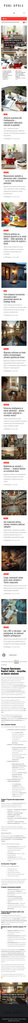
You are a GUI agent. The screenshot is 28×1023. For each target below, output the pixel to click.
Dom (5, 290)
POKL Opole (14, 5)
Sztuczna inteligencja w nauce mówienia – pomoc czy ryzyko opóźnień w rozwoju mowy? (14, 411)
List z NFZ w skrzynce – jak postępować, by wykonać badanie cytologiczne (15, 633)
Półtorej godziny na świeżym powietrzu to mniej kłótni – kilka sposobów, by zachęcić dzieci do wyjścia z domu (14, 43)
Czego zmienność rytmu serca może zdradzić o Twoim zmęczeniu (13, 580)
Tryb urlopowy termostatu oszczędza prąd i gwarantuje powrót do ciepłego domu (14, 298)
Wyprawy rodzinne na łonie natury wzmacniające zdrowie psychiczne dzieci (15, 355)
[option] (14, 40)
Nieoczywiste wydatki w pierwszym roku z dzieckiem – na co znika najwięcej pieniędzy (20, 73)
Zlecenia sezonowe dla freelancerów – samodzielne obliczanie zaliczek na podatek (7, 73)
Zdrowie (6, 574)
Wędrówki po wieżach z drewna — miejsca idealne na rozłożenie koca (14, 468)
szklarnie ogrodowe (6, 661)
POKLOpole (7, 50)
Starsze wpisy (13, 655)
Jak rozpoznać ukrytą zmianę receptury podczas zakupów (14, 524)
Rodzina (6, 35)
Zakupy (5, 518)
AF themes (17, 1020)
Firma (4, 68)
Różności (6, 404)
